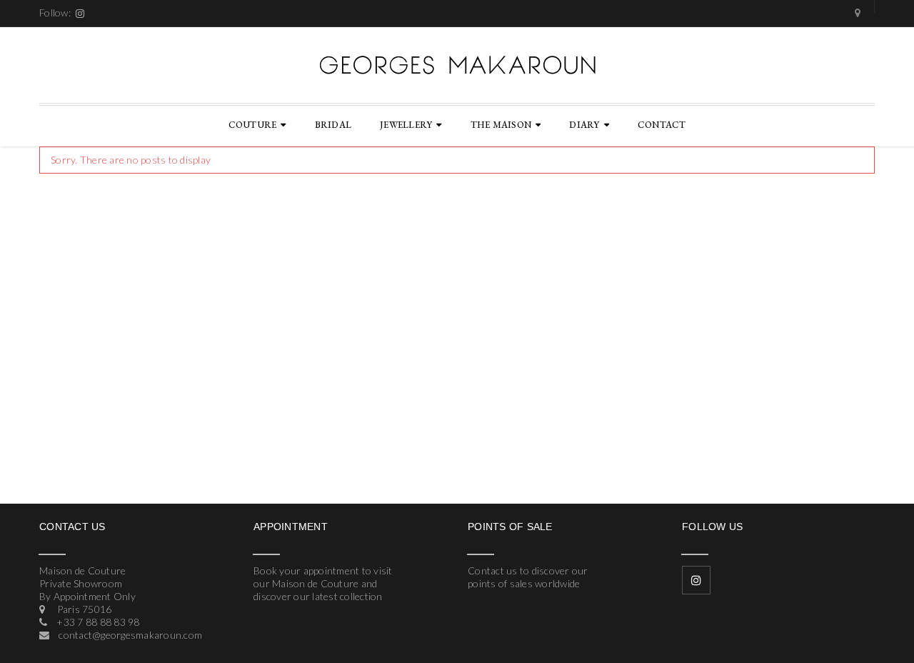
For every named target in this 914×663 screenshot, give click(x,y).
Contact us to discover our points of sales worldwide (528, 576)
